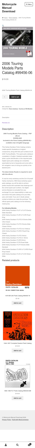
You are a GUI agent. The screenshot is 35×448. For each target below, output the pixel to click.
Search (17, 445)
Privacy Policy (6, 420)
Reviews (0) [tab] (6, 123)
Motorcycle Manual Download (9, 7)
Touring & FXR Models (25, 109)
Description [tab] (5, 117)
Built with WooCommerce (20, 420)
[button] (3, 26)
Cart (27, 443)
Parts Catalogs (13, 18)
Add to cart (15, 97)
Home (6, 18)
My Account (6, 445)
